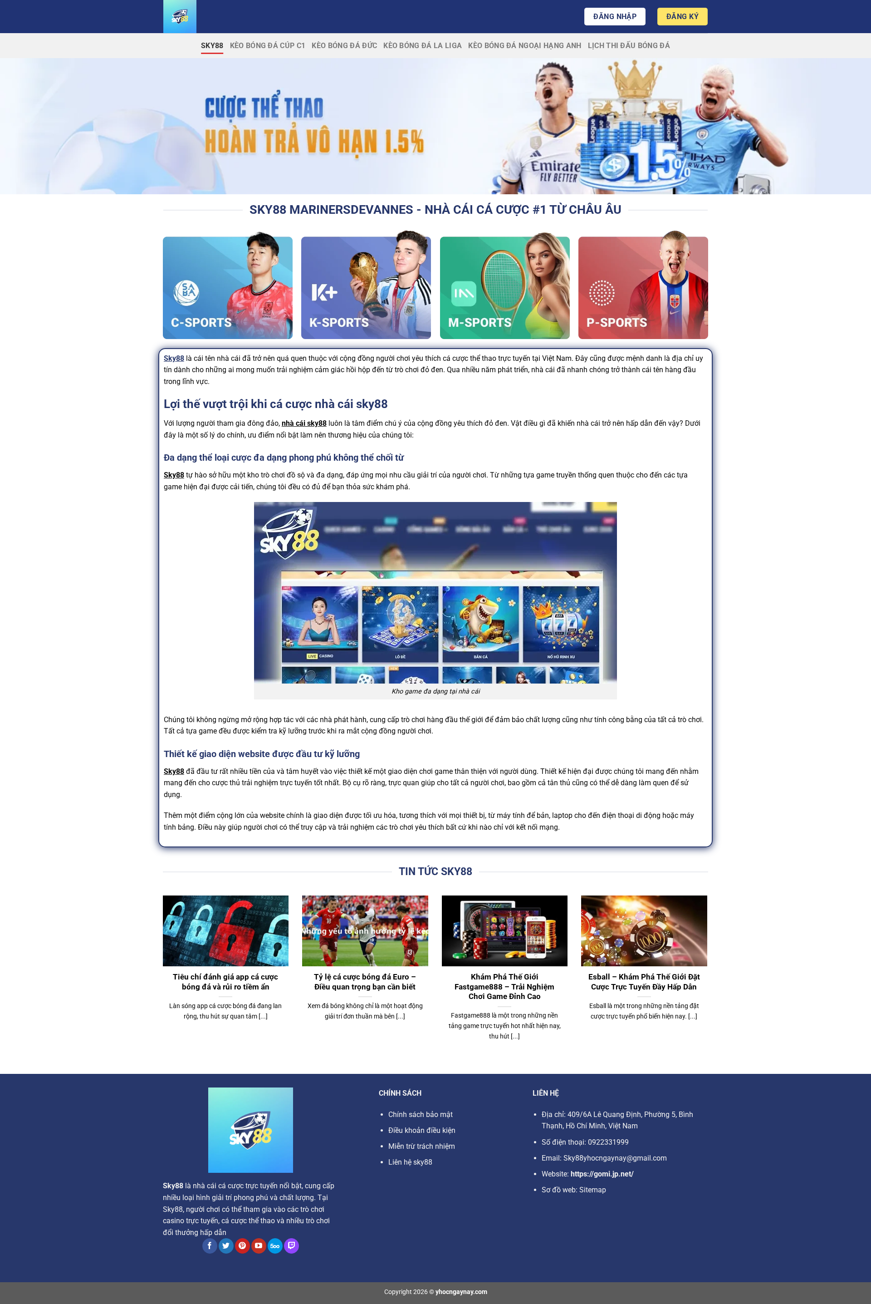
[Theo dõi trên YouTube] (258, 1246)
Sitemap (592, 1190)
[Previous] (161, 979)
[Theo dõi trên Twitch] (291, 1246)
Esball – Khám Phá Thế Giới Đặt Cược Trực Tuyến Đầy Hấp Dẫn (644, 982)
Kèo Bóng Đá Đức (344, 45)
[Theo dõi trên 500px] (275, 1246)
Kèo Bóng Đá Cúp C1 (268, 45)
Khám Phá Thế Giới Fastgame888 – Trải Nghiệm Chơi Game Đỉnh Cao (504, 987)
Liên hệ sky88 (410, 1162)
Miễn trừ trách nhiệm (421, 1146)
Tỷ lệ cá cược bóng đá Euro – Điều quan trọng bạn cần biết (365, 982)
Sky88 (212, 45)
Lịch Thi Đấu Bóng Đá (629, 45)
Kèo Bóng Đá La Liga (422, 45)
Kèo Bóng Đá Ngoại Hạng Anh (524, 45)
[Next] (709, 979)
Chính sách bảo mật (420, 1114)
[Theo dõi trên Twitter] (226, 1246)
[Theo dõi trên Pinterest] (242, 1246)
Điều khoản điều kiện (421, 1130)
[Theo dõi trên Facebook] (209, 1246)
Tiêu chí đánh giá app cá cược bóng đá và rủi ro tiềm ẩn (225, 982)
